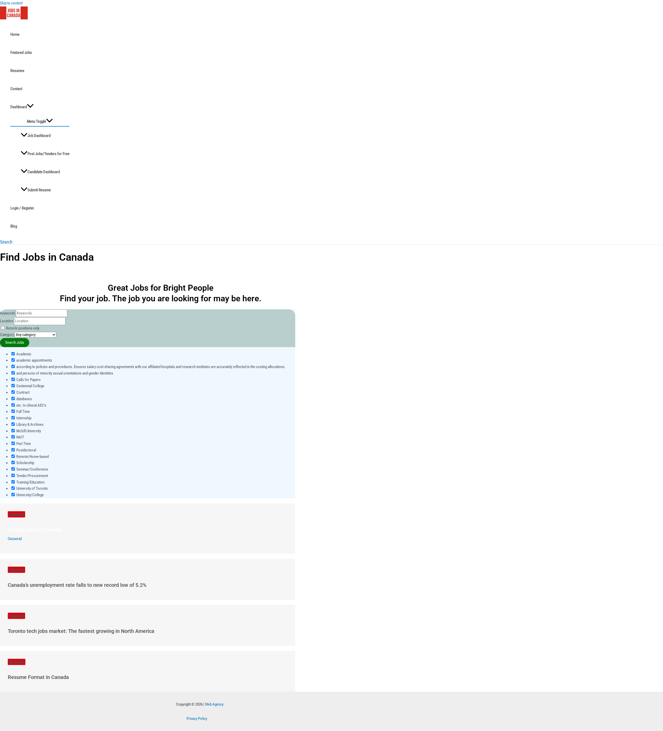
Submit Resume (39, 190)
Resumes (17, 70)
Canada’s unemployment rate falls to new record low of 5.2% (77, 585)
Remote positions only (22, 328)
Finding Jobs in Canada (34, 530)
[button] (6, 242)
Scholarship (25, 462)
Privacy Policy (196, 718)
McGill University (28, 431)
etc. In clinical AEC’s (31, 405)
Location (6, 321)
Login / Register (22, 208)
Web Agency (214, 704)
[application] (30, 107)
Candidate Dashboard (43, 172)
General (16, 514)
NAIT (20, 437)
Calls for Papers (28, 379)
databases (24, 399)
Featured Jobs (21, 52)
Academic (23, 354)
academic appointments (34, 360)
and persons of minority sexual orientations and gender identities (64, 373)
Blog (13, 226)
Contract (23, 392)
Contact (16, 88)
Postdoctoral (26, 450)
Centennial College (30, 386)
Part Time (23, 443)
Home (14, 34)
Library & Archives (30, 424)
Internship (23, 418)
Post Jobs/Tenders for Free (48, 153)
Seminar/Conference (32, 469)
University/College (30, 495)
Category (7, 334)
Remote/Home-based (32, 456)
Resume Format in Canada (38, 677)
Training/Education (30, 482)
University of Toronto (32, 488)
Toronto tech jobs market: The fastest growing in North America (81, 631)
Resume (16, 661)
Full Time (23, 411)
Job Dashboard (39, 135)
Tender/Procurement (32, 475)
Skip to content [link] (11, 3)
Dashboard (18, 107)
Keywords (7, 313)
